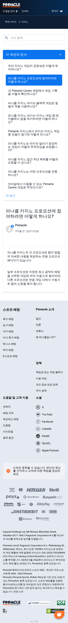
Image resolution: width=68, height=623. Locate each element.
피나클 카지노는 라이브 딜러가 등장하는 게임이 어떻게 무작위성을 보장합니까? (32, 147)
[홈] (11, 5)
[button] (59, 615)
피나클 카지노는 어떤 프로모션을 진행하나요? (32, 173)
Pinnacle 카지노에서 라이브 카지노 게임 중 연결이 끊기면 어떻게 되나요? (33, 132)
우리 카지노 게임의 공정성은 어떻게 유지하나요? (33, 67)
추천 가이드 (11, 22)
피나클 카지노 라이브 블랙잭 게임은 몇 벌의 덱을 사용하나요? (33, 104)
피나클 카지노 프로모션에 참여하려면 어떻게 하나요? (32, 80)
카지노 (25, 22)
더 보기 (10, 195)
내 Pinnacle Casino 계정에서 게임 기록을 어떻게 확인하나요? (32, 92)
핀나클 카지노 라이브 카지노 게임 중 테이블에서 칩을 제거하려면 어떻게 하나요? (33, 119)
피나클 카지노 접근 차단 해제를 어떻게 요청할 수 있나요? (33, 161)
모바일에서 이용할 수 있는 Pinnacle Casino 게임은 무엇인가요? (31, 185)
